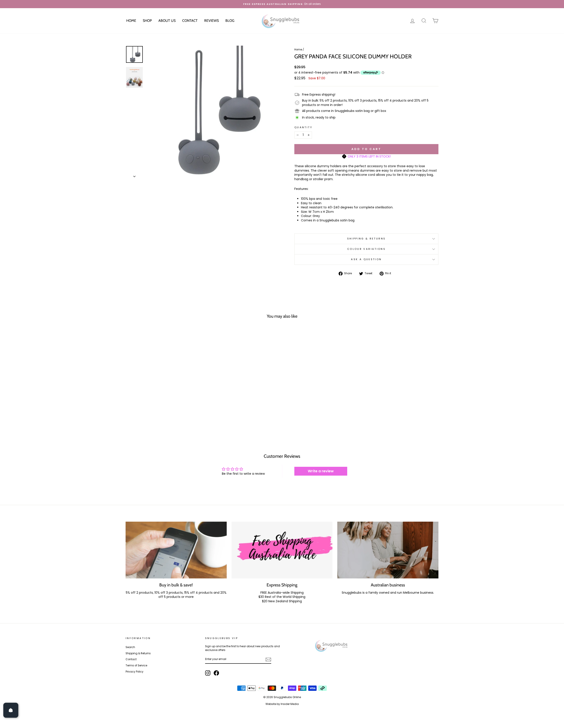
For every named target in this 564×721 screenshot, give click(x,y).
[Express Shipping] (282, 550)
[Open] (10, 710)
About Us (167, 21)
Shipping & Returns (366, 238)
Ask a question (366, 259)
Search (130, 647)
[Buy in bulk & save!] (176, 550)
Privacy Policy (134, 671)
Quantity (303, 127)
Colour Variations (366, 249)
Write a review (321, 471)
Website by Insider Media (282, 704)
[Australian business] (387, 550)
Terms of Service (136, 665)
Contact (190, 21)
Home (131, 21)
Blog (229, 21)
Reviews (211, 21)
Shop (147, 21)
